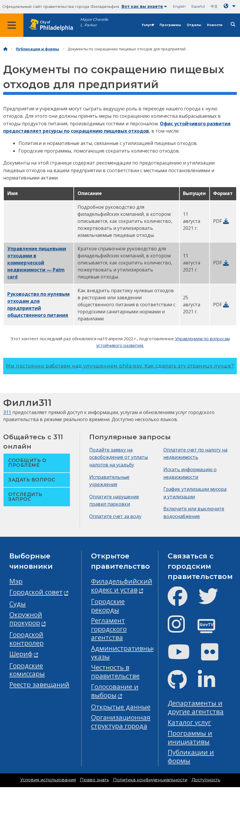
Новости (214, 25)
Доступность (205, 779)
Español (198, 6)
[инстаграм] (181, 628)
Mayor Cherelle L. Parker (94, 22)
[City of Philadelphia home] (54, 25)
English (179, 6)
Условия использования (48, 779)
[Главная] (5, 49)
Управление (36, 262)
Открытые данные (120, 706)
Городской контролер (26, 638)
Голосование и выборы (114, 691)
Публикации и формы (37, 49)
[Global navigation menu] (11, 25)
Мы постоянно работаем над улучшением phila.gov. (120, 366)
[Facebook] (182, 601)
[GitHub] (182, 684)
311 (7, 412)
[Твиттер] (212, 601)
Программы (170, 25)
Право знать (94, 779)
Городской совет (36, 591)
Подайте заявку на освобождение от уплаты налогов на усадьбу (118, 457)
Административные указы (123, 652)
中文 (214, 6)
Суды (17, 603)
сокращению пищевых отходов (110, 131)
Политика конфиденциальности (150, 779)
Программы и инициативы (190, 737)
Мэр (16, 581)
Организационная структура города (120, 721)
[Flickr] (214, 656)
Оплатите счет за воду (115, 516)
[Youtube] (183, 656)
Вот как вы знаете (142, 6)
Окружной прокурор (25, 619)
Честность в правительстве (115, 671)
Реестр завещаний (39, 684)
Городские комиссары (27, 669)
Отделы (194, 25)
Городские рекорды (108, 605)
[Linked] (211, 684)
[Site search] (233, 24)
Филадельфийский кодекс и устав (121, 585)
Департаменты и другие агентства (196, 707)
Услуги (148, 25)
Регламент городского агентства (109, 629)
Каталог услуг (189, 722)
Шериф (20, 653)
